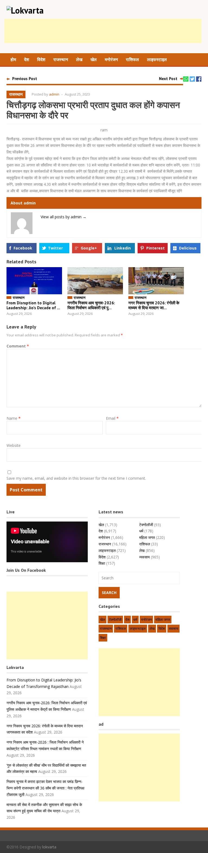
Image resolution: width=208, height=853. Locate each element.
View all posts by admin (63, 216)
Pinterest (155, 248)
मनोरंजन (111, 59)
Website (13, 445)
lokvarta (49, 846)
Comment (17, 346)
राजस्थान (60, 59)
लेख (79, 59)
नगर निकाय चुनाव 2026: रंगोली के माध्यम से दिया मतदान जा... (153, 305)
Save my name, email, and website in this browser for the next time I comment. (76, 478)
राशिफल (132, 59)
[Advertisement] (103, 31)
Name (13, 418)
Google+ (89, 248)
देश (26, 59)
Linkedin (122, 248)
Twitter (55, 248)
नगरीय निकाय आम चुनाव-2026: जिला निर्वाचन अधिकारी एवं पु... (91, 305)
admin (54, 94)
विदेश (41, 59)
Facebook (23, 248)
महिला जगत (147, 537)
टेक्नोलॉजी (146, 524)
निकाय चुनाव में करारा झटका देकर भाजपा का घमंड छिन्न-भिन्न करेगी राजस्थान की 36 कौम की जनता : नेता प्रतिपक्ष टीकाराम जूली (45, 788)
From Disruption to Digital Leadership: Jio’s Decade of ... (33, 305)
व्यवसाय (144, 557)
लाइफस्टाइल (157, 59)
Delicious (188, 248)
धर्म (141, 530)
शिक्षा (102, 563)
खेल (93, 59)
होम (13, 59)
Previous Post (24, 78)
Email (112, 418)
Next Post (168, 78)
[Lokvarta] (25, 10)
